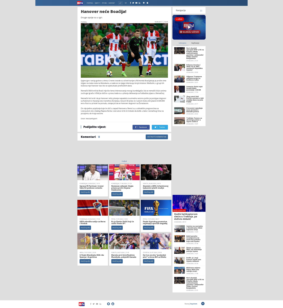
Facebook (143, 127)
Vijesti (97, 3)
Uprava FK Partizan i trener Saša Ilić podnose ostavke (92, 187)
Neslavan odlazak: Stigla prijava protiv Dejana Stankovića (122, 188)
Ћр (126, 3)
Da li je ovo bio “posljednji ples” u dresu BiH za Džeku (154, 256)
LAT (120, 3)
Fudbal (124, 161)
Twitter (162, 127)
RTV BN (104, 3)
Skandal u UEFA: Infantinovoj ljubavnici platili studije (155, 187)
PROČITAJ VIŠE (85, 192)
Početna (90, 3)
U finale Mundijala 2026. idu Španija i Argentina (92, 256)
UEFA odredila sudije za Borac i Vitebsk (93, 222)
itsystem (193, 304)
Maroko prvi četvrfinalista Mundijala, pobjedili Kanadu (123, 256)
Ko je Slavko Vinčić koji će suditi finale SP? (122, 222)
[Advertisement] (106, 151)
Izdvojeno (182, 43)
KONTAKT (112, 3)
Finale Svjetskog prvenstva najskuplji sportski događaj (155, 222)
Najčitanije (195, 43)
